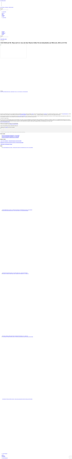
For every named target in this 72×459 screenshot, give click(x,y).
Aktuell (3, 32)
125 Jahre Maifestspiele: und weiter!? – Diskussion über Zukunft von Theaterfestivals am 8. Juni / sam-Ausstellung (17, 209)
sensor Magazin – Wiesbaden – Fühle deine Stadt (6, 7)
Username (1, 8)
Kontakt (3, 16)
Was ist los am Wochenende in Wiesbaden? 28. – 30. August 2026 (10, 135)
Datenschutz (3, 456)
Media (3, 14)
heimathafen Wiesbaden (23, 114)
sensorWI (6, 127)
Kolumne (3, 33)
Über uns (3, 13)
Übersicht (3, 31)
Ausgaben (3, 15)
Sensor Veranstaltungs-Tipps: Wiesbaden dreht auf (9, 125)
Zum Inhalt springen (3, 0)
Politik (3, 34)
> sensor (4, 11)
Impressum (3, 455)
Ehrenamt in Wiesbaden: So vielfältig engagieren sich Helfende (10, 137)
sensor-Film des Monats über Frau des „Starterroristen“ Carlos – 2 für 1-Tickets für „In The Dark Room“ (14, 91)
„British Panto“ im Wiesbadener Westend (6, 144)
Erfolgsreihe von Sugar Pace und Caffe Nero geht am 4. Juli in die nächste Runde (11, 142)
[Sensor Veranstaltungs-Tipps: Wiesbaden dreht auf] (2, 130)
